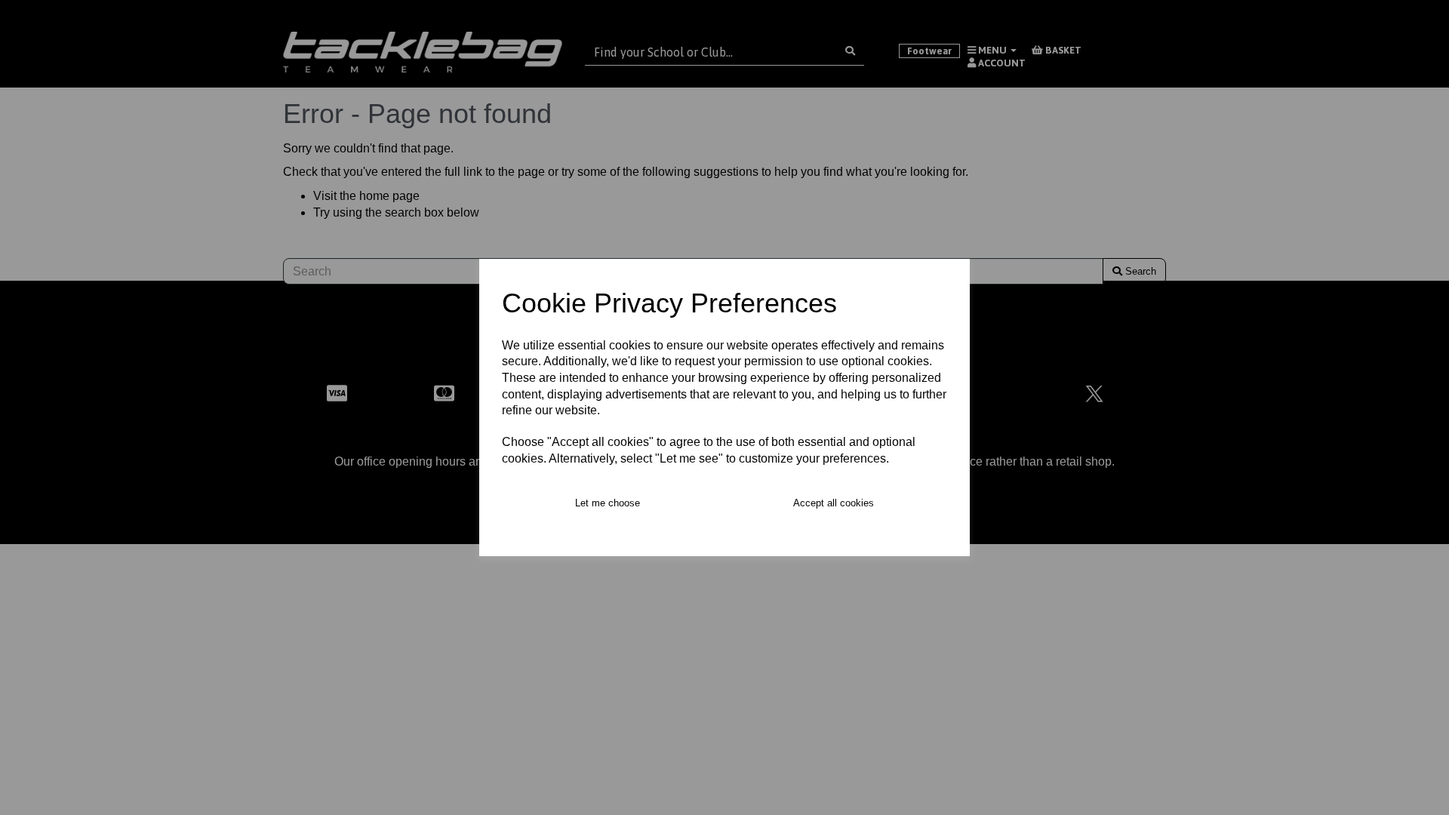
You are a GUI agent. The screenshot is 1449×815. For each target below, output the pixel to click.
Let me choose (607, 503)
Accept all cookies (833, 503)
